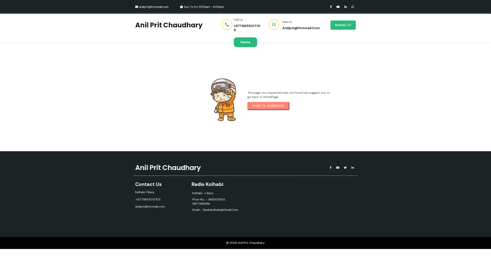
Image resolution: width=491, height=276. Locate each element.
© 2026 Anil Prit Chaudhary (245, 243)
